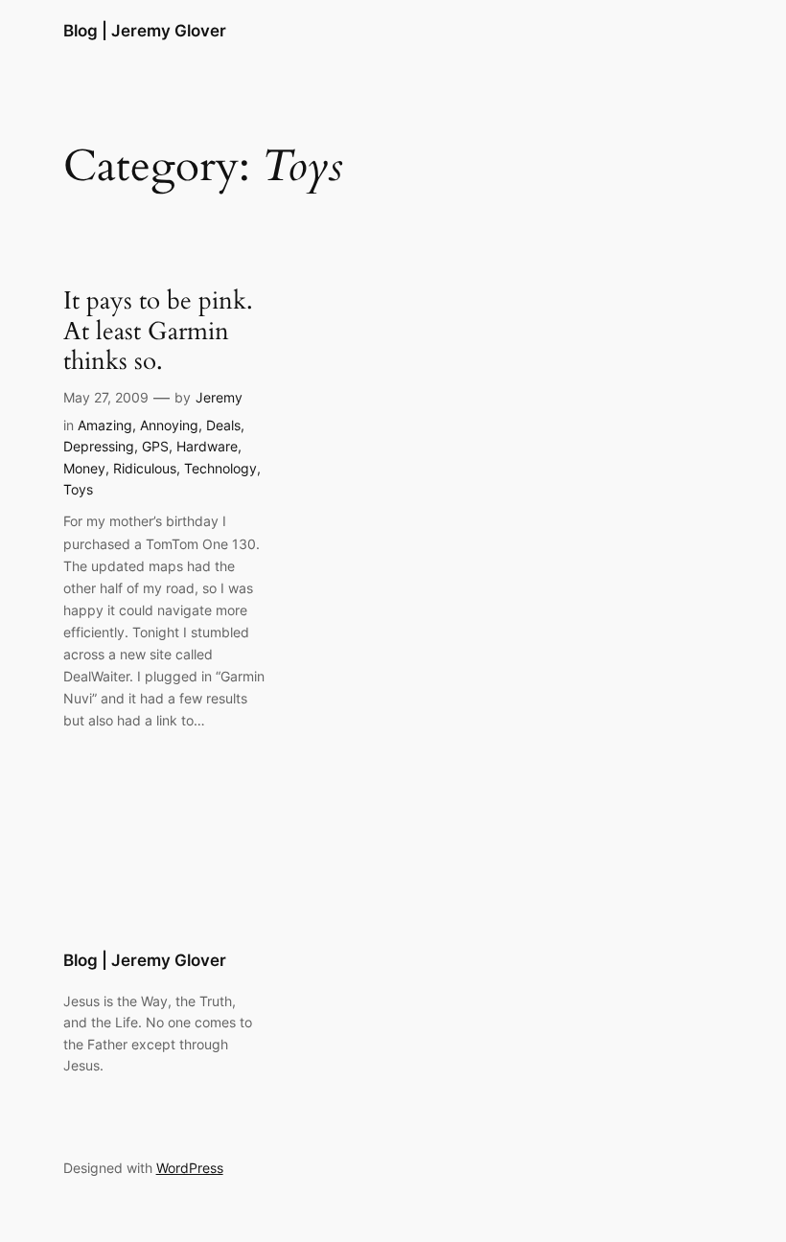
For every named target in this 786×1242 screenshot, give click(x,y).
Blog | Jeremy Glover (144, 30)
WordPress (189, 1168)
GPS (155, 446)
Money (84, 468)
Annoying (169, 425)
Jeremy (219, 397)
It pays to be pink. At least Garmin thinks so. (158, 331)
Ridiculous (144, 468)
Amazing (105, 425)
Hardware (207, 446)
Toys (78, 489)
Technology (220, 468)
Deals (223, 425)
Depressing (98, 446)
